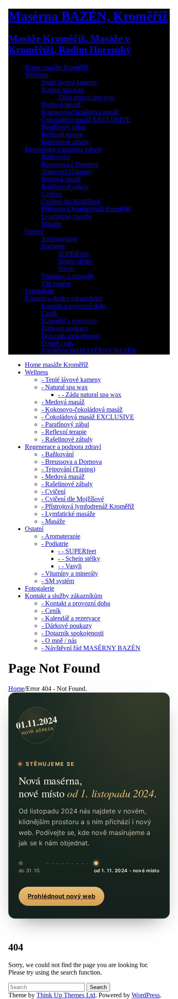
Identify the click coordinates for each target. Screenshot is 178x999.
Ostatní (34, 231)
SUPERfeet (73, 253)
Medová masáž (61, 104)
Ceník (49, 313)
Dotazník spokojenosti (70, 335)
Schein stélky (75, 261)
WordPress (146, 995)
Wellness (36, 74)
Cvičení (51, 194)
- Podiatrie (54, 543)
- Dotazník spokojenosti (72, 633)
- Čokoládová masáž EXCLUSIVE (87, 416)
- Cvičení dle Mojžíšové (72, 498)
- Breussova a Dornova (71, 461)
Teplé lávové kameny (69, 82)
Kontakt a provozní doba (73, 305)
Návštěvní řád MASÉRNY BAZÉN (89, 350)
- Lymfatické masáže (68, 513)
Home (16, 688)
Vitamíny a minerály (67, 276)
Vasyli (66, 268)
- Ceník (51, 610)
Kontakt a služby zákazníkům (63, 298)
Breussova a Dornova (69, 164)
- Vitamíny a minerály (69, 573)
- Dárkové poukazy (66, 625)
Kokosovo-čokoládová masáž (80, 112)
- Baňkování (57, 454)
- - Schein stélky (79, 558)
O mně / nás (57, 343)
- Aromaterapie (60, 536)
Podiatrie (53, 246)
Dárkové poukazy (64, 328)
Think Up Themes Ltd (65, 995)
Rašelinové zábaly (65, 141)
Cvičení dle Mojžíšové (70, 201)
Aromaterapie (59, 238)
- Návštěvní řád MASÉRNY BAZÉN (90, 648)
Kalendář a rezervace (68, 320)
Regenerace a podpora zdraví (63, 149)
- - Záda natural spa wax (89, 394)
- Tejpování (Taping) (68, 469)
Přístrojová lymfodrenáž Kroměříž (85, 208)
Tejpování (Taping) (66, 171)
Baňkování (55, 156)
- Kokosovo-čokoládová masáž (82, 409)
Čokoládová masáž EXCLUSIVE (85, 119)
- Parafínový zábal (65, 424)
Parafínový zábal (63, 126)
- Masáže (53, 521)
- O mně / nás (59, 640)
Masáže (51, 223)
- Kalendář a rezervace (70, 618)
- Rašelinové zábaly (67, 439)
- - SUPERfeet (77, 551)
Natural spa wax (62, 89)
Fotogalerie (39, 290)
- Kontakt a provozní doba (75, 603)
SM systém (55, 283)
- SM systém (57, 580)
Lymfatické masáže (66, 216)
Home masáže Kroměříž (56, 67)
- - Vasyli (70, 565)
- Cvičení (53, 491)
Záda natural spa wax (86, 97)
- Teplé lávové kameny (71, 379)
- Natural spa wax (64, 387)
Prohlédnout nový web (61, 896)
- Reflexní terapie (64, 431)
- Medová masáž (62, 401)
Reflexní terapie (62, 134)
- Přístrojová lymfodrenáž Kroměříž (87, 506)
